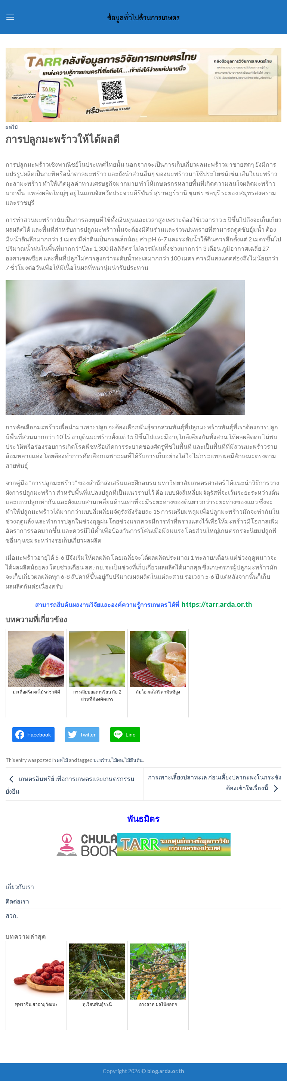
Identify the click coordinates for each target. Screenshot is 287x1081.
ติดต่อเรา (17, 901)
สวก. (12, 915)
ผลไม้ (12, 127)
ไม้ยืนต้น (134, 760)
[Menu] (10, 17)
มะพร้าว (101, 760)
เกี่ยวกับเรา (20, 886)
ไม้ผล (117, 760)
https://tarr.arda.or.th (217, 604)
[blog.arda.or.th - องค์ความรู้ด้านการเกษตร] (143, 17)
